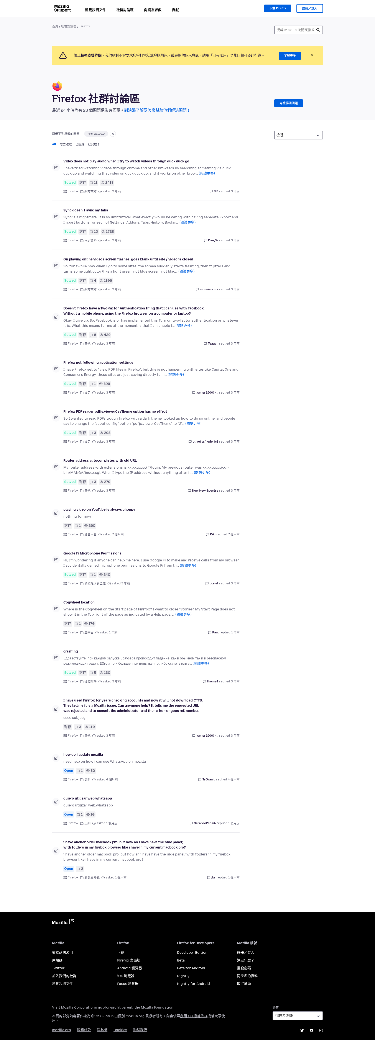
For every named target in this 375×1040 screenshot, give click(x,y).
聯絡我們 (140, 1030)
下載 (120, 952)
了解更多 (290, 55)
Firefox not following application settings (98, 362)
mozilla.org (61, 1030)
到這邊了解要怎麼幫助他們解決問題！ (157, 110)
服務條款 (84, 1030)
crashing (70, 651)
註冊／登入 (309, 8)
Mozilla (63, 922)
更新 (87, 779)
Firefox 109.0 (96, 133)
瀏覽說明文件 (95, 10)
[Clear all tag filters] (113, 134)
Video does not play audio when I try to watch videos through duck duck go (126, 161)
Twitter (58, 968)
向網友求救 (152, 10)
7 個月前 (234, 534)
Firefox (73, 191)
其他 (87, 343)
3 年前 (235, 191)
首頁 (55, 26)
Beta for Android (191, 968)
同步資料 (90, 240)
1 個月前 (234, 823)
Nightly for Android (193, 984)
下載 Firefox (277, 8)
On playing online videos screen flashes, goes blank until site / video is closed (128, 259)
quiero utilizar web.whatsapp (87, 798)
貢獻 (175, 10)
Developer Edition (192, 952)
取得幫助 (244, 984)
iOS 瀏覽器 (125, 976)
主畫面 (89, 632)
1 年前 (235, 632)
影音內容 (90, 534)
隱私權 (102, 1030)
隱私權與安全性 (95, 583)
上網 (87, 823)
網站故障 (90, 191)
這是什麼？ (245, 960)
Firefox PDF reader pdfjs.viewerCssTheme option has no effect (115, 411)
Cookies (120, 1030)
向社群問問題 (289, 103)
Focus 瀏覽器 (127, 984)
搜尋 (318, 29)
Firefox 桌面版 (128, 960)
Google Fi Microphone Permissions (92, 553)
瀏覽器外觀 (92, 877)
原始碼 (57, 960)
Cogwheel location (79, 602)
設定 (87, 392)
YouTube (311, 1030)
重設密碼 (244, 968)
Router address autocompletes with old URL (100, 460)
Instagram (321, 1030)
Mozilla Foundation (157, 1007)
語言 (276, 1007)
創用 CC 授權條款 (193, 1016)
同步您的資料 (247, 976)
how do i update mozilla (83, 754)
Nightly (183, 976)
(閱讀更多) (207, 173)
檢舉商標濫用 (62, 952)
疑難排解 (90, 681)
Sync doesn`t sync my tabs (85, 210)
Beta (181, 960)
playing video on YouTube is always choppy (99, 509)
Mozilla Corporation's (79, 1007)
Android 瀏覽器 (129, 968)
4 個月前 (234, 779)
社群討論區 (125, 10)
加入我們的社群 (64, 976)
